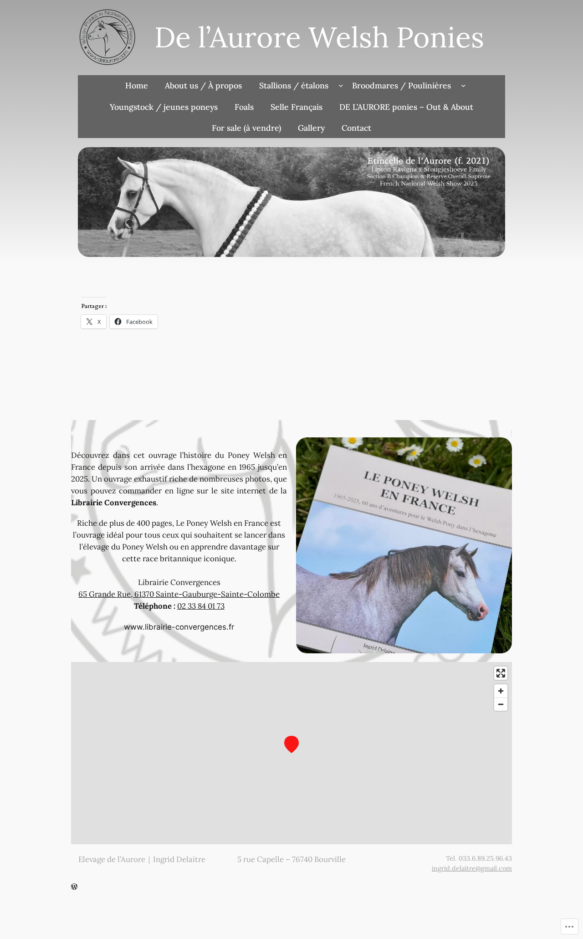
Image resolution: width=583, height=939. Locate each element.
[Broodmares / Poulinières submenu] (463, 85)
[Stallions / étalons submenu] (340, 85)
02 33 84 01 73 (201, 606)
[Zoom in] (500, 691)
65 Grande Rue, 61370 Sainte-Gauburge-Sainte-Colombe (179, 594)
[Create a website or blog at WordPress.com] (74, 887)
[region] (291, 753)
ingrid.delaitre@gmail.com (472, 868)
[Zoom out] (500, 704)
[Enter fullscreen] (500, 673)
